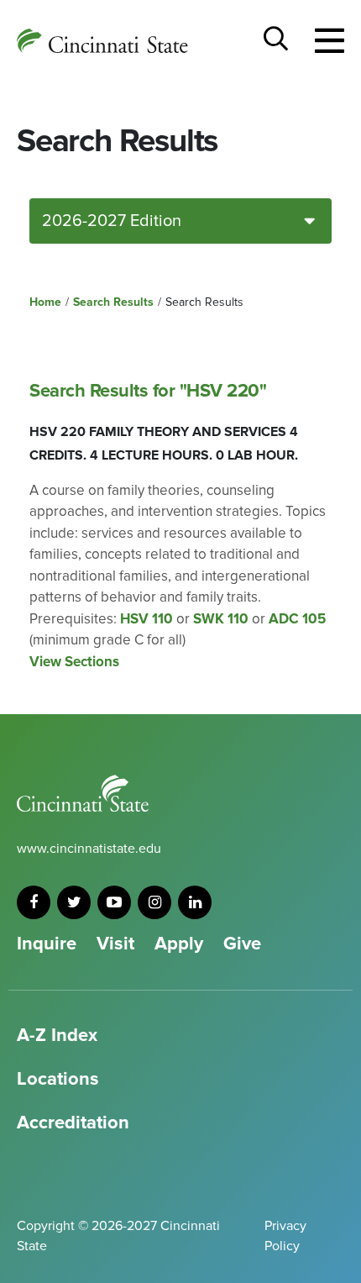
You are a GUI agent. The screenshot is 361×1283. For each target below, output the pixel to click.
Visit (115, 944)
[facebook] (33, 902)
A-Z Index (57, 1035)
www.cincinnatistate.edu (89, 848)
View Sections (74, 661)
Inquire (46, 944)
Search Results (113, 302)
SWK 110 (221, 619)
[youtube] (114, 902)
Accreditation (73, 1123)
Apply (178, 944)
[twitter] (74, 902)
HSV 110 (146, 619)
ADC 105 (297, 619)
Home (45, 302)
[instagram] (154, 902)
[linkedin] (195, 902)
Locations (58, 1079)
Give (242, 944)
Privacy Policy (285, 1235)
